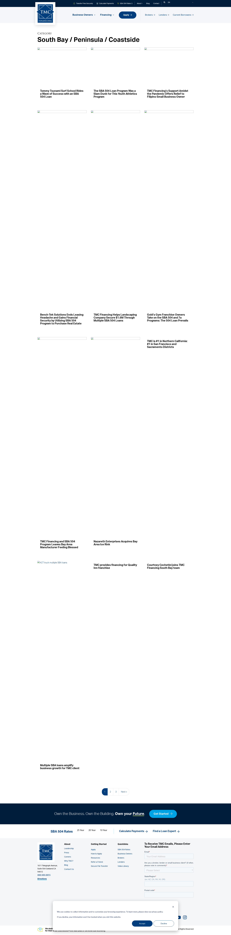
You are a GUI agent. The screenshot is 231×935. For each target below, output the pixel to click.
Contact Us (69, 869)
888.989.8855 (44, 875)
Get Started (161, 814)
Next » (124, 792)
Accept (142, 923)
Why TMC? (68, 861)
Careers (67, 857)
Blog (148, 3)
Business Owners (125, 854)
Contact (156, 3)
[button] (164, 2)
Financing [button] (106, 15)
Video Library (123, 866)
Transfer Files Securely (84, 3)
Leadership (69, 849)
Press (66, 853)
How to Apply (96, 854)
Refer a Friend (97, 862)
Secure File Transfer (99, 866)
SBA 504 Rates (124, 850)
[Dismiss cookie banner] (173, 906)
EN (169, 2)
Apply (126, 15)
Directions (42, 879)
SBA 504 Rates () (126, 3)
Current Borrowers (182, 15)
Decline (164, 923)
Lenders (163, 15)
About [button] (139, 3)
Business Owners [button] (82, 15)
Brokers (149, 15)
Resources (95, 858)
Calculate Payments (106, 3)
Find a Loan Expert (164, 831)
